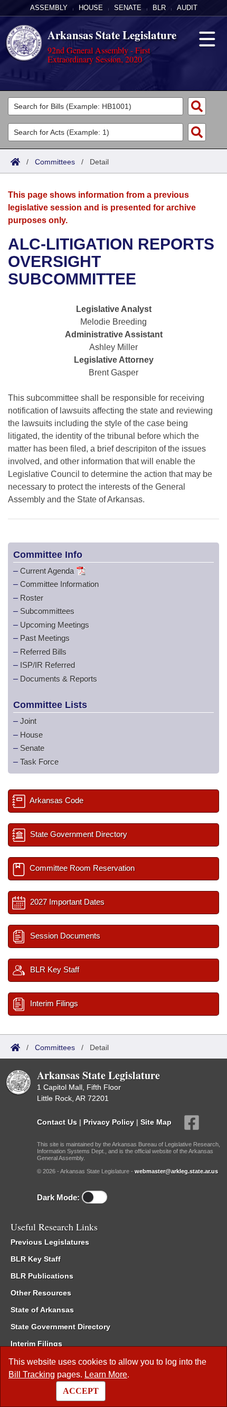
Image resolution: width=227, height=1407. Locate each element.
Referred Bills (43, 651)
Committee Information (59, 584)
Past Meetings (45, 637)
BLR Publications (42, 1276)
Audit (187, 8)
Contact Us (57, 1122)
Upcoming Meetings (54, 624)
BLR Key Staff (36, 1259)
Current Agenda (47, 570)
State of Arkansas (42, 1309)
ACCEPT (81, 1390)
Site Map (156, 1122)
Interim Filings (36, 1343)
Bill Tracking (31, 1374)
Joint (28, 720)
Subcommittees (47, 610)
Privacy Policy (108, 1122)
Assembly (49, 8)
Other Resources (41, 1293)
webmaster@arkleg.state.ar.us (176, 1171)
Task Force (39, 761)
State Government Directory (60, 1326)
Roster (31, 597)
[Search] (197, 106)
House (91, 8)
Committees (55, 162)
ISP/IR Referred (47, 664)
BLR (159, 8)
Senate (127, 8)
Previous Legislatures (50, 1242)
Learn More (105, 1374)
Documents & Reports (58, 678)
